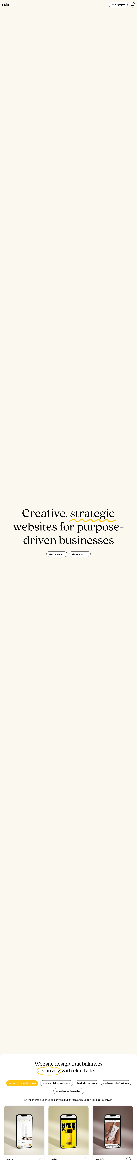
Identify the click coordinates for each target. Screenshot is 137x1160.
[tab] (22, 1083)
